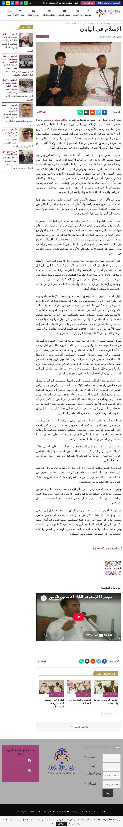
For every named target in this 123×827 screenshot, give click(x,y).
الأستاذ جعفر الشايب (75, 199)
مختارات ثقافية (33, 15)
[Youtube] (21, 2)
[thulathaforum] (26, 2)
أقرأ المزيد (48, 824)
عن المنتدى (77, 15)
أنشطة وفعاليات (48, 15)
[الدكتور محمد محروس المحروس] (26, 110)
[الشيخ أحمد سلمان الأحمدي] (26, 39)
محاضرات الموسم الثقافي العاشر (63, 3)
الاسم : (89, 757)
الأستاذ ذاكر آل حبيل (82, 467)
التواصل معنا (22, 811)
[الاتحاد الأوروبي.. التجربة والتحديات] (106, 688)
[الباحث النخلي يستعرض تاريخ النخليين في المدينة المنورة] (26, 61)
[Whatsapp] (30, 2)
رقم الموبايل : (92, 775)
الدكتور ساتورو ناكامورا (56, 119)
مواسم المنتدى (64, 15)
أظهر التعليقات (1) (78, 727)
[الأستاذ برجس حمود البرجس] (26, 135)
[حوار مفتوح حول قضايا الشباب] (26, 156)
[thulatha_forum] (17, 2)
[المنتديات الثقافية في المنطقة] (79, 688)
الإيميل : (90, 766)
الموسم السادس (42, 36)
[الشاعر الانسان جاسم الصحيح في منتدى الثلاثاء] (26, 85)
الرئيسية (88, 15)
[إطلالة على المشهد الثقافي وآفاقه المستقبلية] (51, 688)
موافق (61, 823)
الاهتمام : (90, 783)
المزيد (9, 15)
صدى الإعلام (20, 15)
